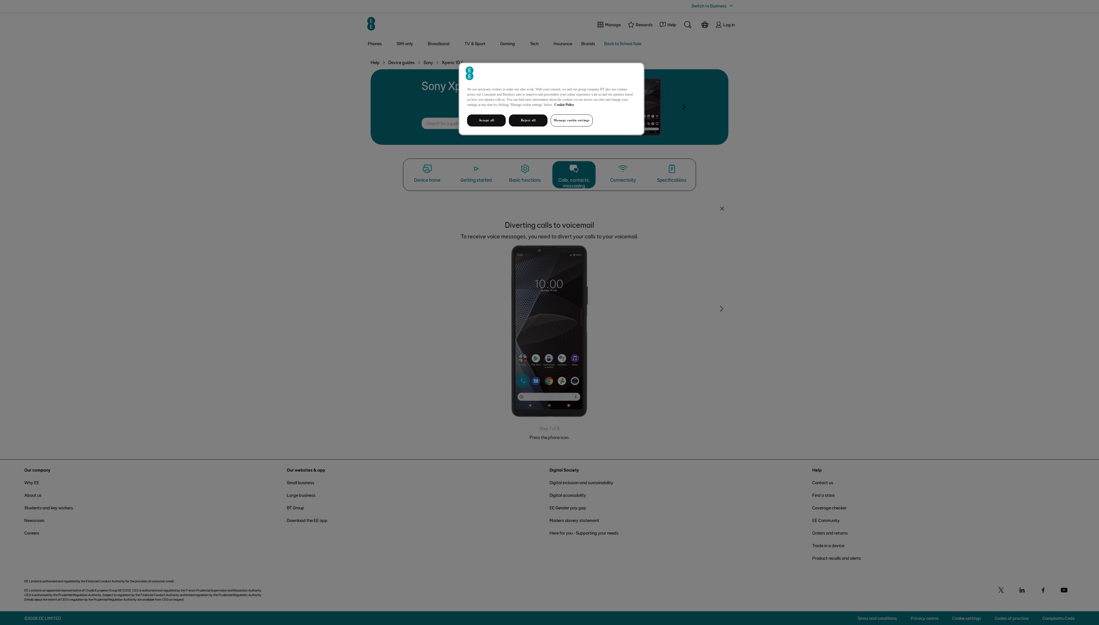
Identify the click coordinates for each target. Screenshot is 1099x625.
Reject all (528, 120)
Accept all (486, 120)
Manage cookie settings (572, 120)
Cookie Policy (564, 105)
